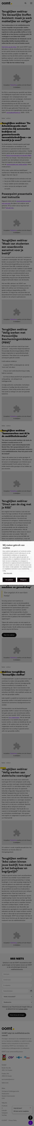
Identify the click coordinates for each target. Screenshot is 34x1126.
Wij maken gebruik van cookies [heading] (14, 546)
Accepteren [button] (9, 580)
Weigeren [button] (23, 580)
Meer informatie (7, 573)
